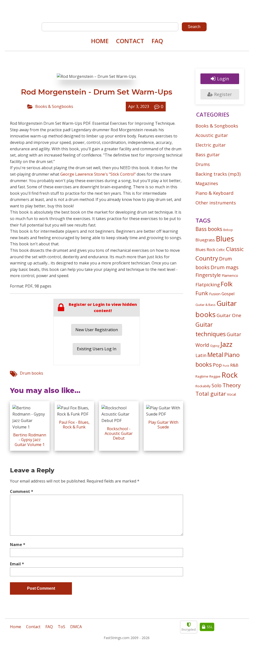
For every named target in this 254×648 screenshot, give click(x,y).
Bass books (208, 229)
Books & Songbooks (54, 106)
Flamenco (230, 275)
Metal (215, 355)
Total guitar (210, 393)
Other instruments (215, 203)
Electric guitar (210, 145)
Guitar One (229, 315)
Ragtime (201, 376)
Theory (231, 385)
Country (206, 258)
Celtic (220, 249)
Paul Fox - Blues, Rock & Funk (74, 425)
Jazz (226, 344)
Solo (217, 385)
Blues (225, 238)
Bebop (228, 230)
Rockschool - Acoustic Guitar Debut (119, 433)
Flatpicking (207, 284)
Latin (200, 355)
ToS (61, 626)
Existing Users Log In (96, 349)
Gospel (228, 293)
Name (17, 544)
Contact (130, 41)
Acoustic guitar (211, 135)
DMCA (76, 626)
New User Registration (96, 329)
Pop (217, 364)
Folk (226, 284)
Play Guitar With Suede (163, 425)
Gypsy (214, 345)
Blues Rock (205, 249)
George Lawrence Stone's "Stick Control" (98, 174)
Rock (230, 375)
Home (100, 41)
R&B (234, 365)
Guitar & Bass (205, 304)
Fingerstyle (208, 275)
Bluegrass (205, 240)
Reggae (215, 376)
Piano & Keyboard (214, 193)
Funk (201, 293)
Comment (21, 491)
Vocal (231, 394)
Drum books (31, 373)
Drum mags (225, 267)
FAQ (157, 41)
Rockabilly (203, 386)
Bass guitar (207, 155)
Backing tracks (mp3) (218, 174)
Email (17, 564)
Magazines (206, 183)
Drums (202, 164)
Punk (226, 365)
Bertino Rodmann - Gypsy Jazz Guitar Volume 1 (29, 439)
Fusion (215, 293)
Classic (235, 249)
